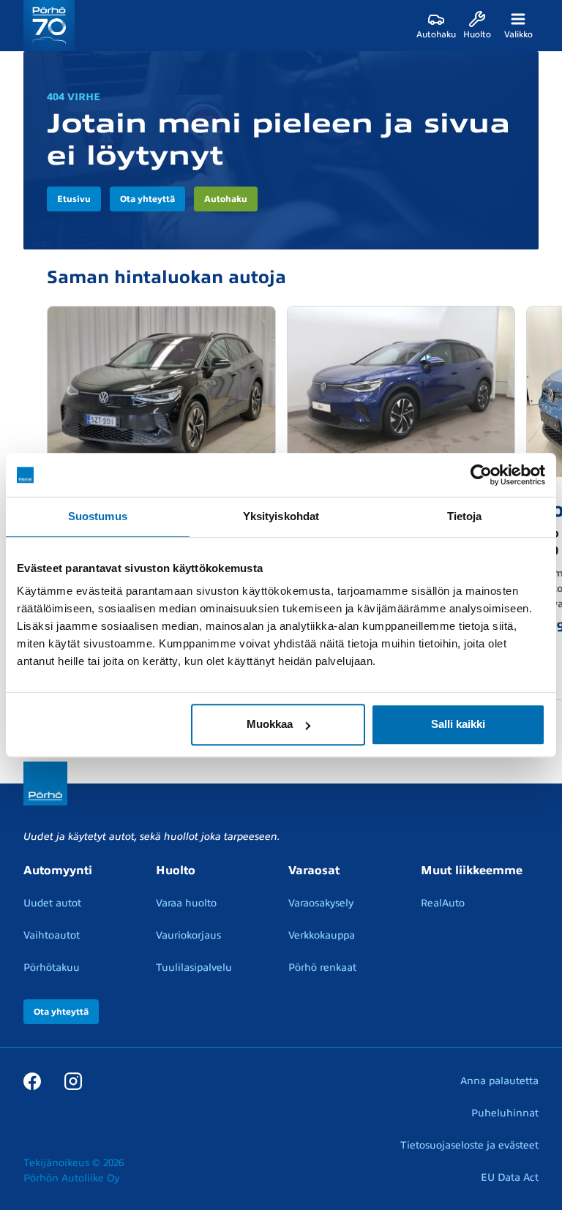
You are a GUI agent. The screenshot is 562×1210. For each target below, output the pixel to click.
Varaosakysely (320, 903)
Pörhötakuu (51, 967)
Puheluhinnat (505, 1113)
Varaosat (314, 870)
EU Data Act (510, 1177)
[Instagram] (73, 1080)
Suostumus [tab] (97, 516)
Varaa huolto (186, 903)
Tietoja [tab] (464, 516)
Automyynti (57, 870)
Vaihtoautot (51, 935)
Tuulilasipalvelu (194, 967)
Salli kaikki (458, 724)
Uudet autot (52, 903)
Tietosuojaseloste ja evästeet (469, 1145)
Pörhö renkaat (322, 967)
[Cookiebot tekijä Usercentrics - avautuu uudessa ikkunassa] (481, 475)
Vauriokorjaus (188, 935)
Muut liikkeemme (471, 870)
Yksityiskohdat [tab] (281, 516)
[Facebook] (32, 1080)
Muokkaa (270, 724)
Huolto (175, 870)
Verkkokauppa (321, 935)
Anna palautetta (499, 1080)
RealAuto (443, 903)
